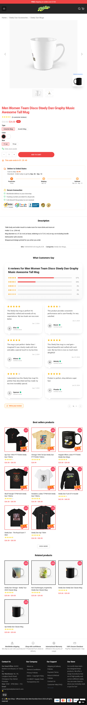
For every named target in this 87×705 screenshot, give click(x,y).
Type (3, 125)
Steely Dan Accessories (18, 18)
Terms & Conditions (33, 669)
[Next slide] (81, 54)
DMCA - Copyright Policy (35, 676)
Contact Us (51, 681)
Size (3, 140)
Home (4, 18)
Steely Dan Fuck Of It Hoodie (68, 494)
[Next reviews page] (80, 406)
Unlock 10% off (5, 695)
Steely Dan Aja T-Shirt (38, 533)
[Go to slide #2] (49, 93)
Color (4, 133)
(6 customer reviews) (19, 117)
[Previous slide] (5, 54)
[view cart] (83, 8)
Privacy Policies (32, 673)
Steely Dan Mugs (37, 18)
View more (43, 546)
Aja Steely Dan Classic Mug (14, 627)
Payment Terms (52, 672)
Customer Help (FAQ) (54, 684)
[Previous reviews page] (69, 406)
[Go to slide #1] (37, 93)
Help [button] (83, 702)
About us (30, 666)
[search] (79, 8)
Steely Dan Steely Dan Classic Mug (70, 588)
